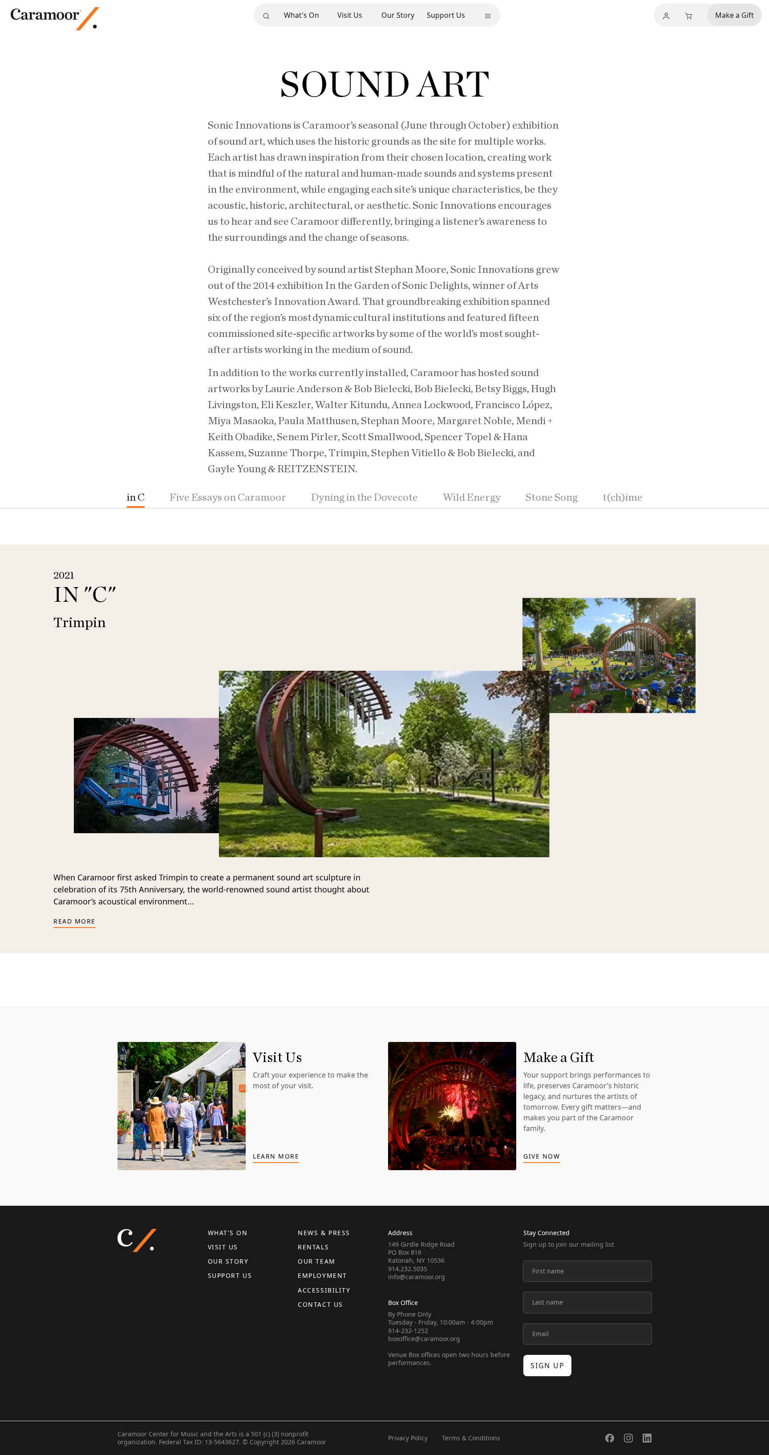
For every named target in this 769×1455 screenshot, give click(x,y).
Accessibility (324, 1290)
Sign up (547, 1365)
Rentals (313, 1247)
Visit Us (349, 15)
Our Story (397, 15)
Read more (74, 921)
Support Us (446, 15)
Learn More (276, 1156)
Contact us (320, 1304)
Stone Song (552, 497)
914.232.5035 (407, 1269)
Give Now (541, 1156)
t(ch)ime (623, 497)
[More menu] (487, 16)
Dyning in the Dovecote (364, 497)
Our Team (316, 1261)
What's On (301, 15)
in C (136, 497)
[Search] (266, 16)
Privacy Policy (408, 1438)
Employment (322, 1275)
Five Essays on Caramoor (228, 497)
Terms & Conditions (471, 1438)
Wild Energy (472, 497)
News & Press (324, 1232)
